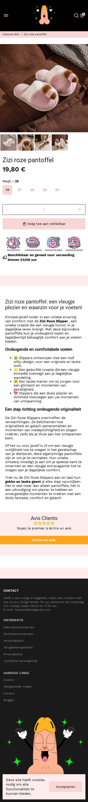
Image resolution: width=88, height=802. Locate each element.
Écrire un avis (44, 540)
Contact (9, 693)
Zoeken (8, 680)
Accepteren (65, 787)
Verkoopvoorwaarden (18, 634)
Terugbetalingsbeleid (17, 647)
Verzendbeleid (13, 640)
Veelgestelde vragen (17, 686)
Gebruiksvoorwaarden (18, 627)
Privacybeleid (12, 654)
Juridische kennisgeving (20, 660)
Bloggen (8, 700)
